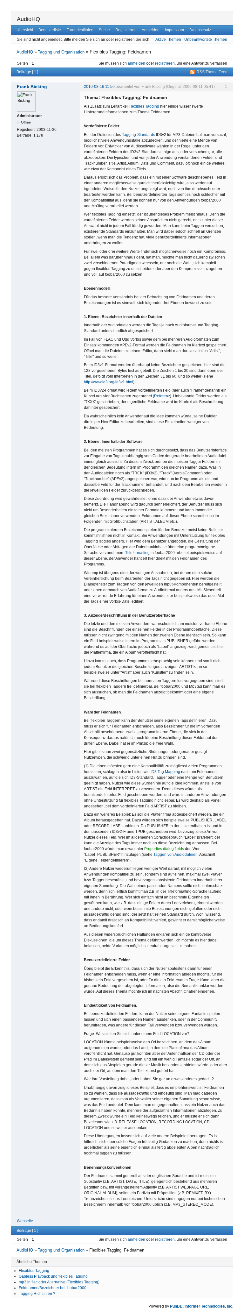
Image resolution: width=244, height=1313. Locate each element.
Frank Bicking (32, 86)
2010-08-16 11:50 (99, 86)
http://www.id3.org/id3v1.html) (109, 382)
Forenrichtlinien (79, 30)
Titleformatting (137, 552)
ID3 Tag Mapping (165, 772)
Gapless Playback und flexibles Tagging (53, 1276)
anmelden (136, 63)
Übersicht (25, 30)
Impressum (174, 30)
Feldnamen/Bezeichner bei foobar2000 (52, 1288)
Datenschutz (200, 30)
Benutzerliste (49, 30)
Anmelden (150, 30)
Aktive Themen (168, 39)
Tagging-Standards (138, 134)
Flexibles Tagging (144, 106)
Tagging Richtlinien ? (37, 1293)
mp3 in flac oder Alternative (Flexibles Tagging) (59, 1282)
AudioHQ (28, 19)
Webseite (25, 1221)
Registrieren (126, 30)
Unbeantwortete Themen (205, 39)
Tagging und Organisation (61, 52)
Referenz (162, 396)
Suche (104, 30)
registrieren (165, 63)
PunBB (176, 1306)
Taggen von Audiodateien (175, 854)
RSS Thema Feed (212, 72)
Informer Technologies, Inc (208, 1306)
